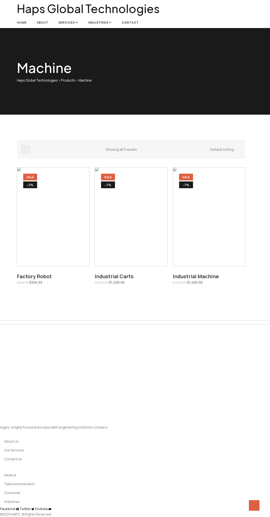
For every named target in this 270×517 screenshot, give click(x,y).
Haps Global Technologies (88, 8)
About (43, 22)
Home (22, 22)
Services (66, 22)
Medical (10, 475)
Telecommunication (19, 484)
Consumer (12, 492)
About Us (11, 441)
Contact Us (13, 459)
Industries (98, 22)
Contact (130, 22)
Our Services (14, 450)
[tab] (25, 149)
